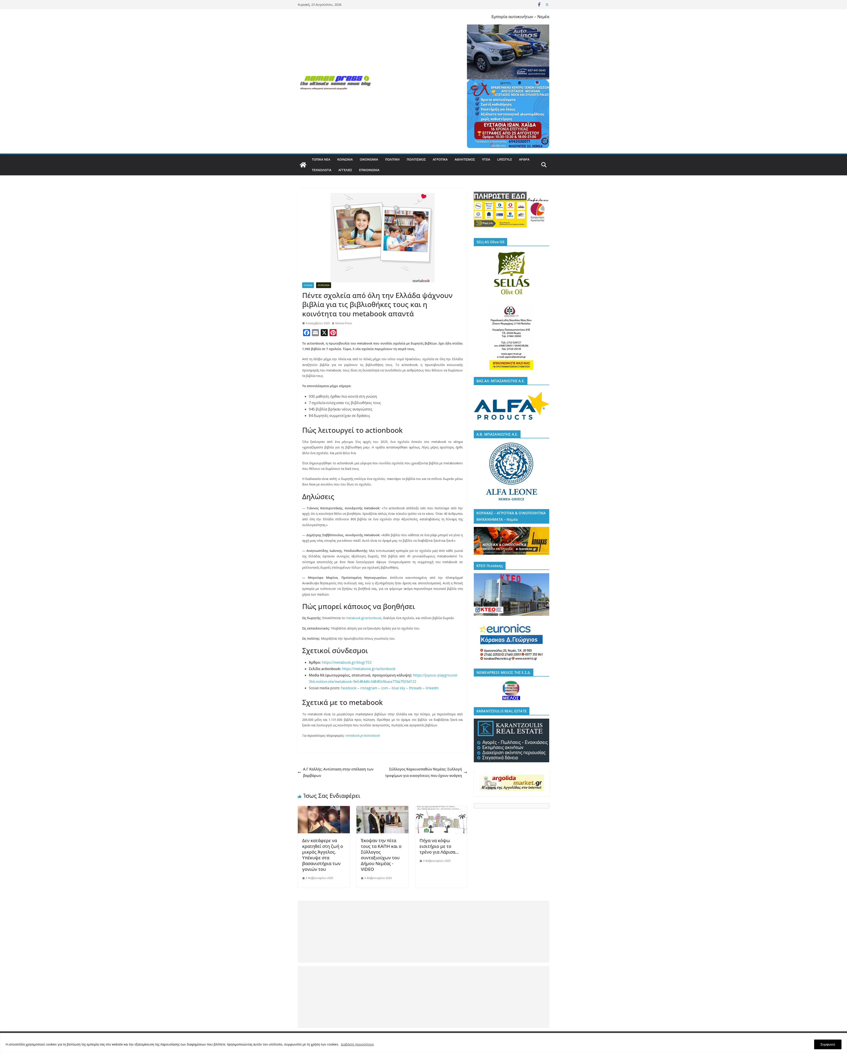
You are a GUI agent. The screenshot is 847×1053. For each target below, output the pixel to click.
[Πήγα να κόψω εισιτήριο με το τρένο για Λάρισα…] (441, 809)
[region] (423, 1043)
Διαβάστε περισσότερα (357, 1044)
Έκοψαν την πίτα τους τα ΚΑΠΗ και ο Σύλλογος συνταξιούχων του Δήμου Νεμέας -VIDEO (381, 855)
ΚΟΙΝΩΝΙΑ (345, 159)
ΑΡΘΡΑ (524, 159)
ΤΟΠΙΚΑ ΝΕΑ (321, 159)
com (384, 688)
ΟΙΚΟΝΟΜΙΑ (369, 159)
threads (415, 688)
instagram (368, 688)
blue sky (398, 688)
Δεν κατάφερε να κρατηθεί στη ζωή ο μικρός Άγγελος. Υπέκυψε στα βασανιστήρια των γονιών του (322, 855)
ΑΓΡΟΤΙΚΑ (440, 159)
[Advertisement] (423, 932)
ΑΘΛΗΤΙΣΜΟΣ (465, 159)
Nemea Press (343, 323)
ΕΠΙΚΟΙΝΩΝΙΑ (369, 170)
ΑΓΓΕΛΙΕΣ (345, 170)
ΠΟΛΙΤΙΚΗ (392, 159)
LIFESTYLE (504, 159)
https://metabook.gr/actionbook (368, 668)
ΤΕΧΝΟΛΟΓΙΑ (321, 170)
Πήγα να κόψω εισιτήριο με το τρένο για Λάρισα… (439, 846)
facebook (348, 688)
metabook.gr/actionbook (363, 618)
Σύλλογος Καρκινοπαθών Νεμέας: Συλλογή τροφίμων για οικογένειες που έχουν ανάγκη (423, 772)
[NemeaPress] (303, 164)
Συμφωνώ (828, 1044)
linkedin (431, 688)
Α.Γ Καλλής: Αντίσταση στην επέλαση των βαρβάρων (338, 772)
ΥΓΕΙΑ (486, 159)
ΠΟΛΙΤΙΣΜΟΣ (416, 159)
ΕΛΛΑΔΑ (308, 285)
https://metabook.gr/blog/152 (346, 662)
